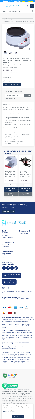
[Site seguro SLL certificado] (10, 375)
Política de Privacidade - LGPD (9, 257)
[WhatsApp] (28, 6)
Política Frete (6, 240)
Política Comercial (7, 237)
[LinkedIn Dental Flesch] (16, 268)
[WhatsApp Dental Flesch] (4, 268)
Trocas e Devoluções (8, 242)
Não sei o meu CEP (10, 98)
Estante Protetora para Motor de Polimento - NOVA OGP (10, 173)
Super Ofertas (23, 233)
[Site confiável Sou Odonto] (10, 386)
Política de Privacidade (9, 412)
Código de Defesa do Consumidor (8, 245)
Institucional (5, 235)
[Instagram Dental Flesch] (8, 268)
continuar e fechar (18, 416)
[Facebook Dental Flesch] (12, 268)
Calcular (27, 95)
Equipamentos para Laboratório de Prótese (20, 18)
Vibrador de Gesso (9, 20)
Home (4, 18)
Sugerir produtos (8, 211)
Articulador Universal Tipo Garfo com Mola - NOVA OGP (25, 173)
